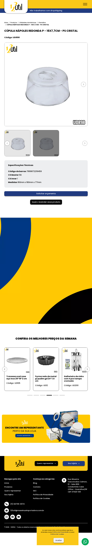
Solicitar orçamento (46, 193)
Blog (35, 483)
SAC (35, 491)
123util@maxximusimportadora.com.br (27, 510)
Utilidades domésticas (27, 23)
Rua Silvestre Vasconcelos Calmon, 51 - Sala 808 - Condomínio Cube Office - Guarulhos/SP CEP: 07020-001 (77, 485)
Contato (36, 487)
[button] (7, 143)
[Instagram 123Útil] (6, 517)
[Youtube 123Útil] (18, 517)
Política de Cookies (41, 498)
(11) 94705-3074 (17, 504)
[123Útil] (16, 6)
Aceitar (58, 540)
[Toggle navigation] (85, 4)
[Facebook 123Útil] (12, 517)
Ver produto (16, 386)
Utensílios (42, 23)
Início (6, 23)
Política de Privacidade (43, 494)
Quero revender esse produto (46, 202)
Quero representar (45, 463)
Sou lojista (72, 463)
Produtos (13, 23)
